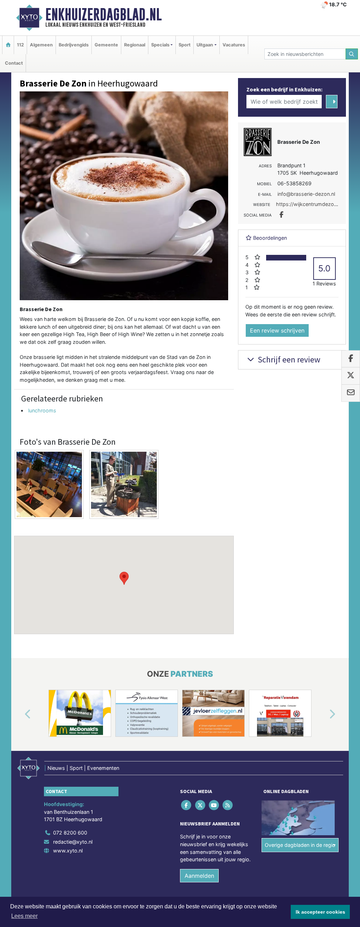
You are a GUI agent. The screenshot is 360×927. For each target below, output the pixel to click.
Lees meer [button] (24, 916)
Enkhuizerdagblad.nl (103, 14)
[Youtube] (214, 805)
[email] (351, 393)
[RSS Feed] (228, 805)
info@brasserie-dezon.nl (306, 194)
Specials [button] (160, 44)
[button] (124, 578)
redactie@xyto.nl (72, 842)
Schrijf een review (288, 359)
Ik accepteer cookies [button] (320, 912)
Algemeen (41, 44)
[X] (200, 805)
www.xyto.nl (68, 851)
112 (20, 44)
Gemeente (106, 44)
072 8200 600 (70, 833)
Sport (185, 44)
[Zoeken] (352, 54)
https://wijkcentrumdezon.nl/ (310, 204)
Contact (14, 63)
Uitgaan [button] (205, 44)
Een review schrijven (277, 330)
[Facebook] (187, 805)
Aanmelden (199, 875)
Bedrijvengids (74, 44)
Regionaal (134, 44)
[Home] (8, 45)
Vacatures (234, 44)
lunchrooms (42, 410)
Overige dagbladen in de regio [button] (300, 845)
